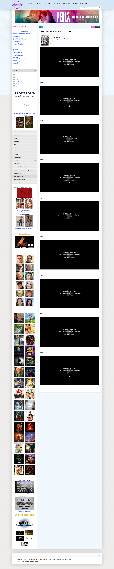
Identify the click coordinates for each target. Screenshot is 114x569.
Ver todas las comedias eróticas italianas (24, 228)
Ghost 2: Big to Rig (17, 43)
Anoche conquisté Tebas (19, 39)
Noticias (75, 3)
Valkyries (15, 60)
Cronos (15, 51)
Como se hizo (18, 77)
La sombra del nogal (18, 44)
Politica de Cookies (34, 561)
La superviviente (17, 41)
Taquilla (55, 3)
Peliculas (47, 3)
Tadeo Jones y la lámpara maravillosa (21, 33)
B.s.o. (16, 86)
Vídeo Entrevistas (19, 81)
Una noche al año (17, 35)
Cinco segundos (17, 62)
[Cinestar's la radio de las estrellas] (24, 94)
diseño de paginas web (65, 559)
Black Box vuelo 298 (17, 52)
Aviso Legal (16, 561)
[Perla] (57, 16)
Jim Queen (15, 63)
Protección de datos (24, 561)
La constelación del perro (19, 38)
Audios (17, 74)
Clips (16, 79)
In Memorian (83, 3)
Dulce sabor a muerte (18, 54)
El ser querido (16, 36)
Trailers (39, 3)
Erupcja (26, 39)
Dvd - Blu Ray (66, 3)
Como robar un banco (18, 55)
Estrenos (30, 3)
